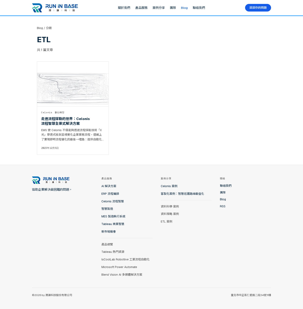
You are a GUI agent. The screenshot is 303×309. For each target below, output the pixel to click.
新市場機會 (108, 231)
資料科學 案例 (170, 206)
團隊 (173, 8)
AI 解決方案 (108, 186)
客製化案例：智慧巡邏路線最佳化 (182, 194)
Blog (184, 8)
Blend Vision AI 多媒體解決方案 (121, 274)
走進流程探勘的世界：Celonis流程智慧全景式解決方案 (65, 121)
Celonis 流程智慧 (112, 201)
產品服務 (141, 8)
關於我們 (124, 8)
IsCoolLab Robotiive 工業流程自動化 (125, 259)
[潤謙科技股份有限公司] (55, 7)
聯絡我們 (199, 8)
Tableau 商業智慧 (112, 224)
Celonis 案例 (169, 186)
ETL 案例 (166, 221)
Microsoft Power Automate (119, 267)
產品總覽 (107, 244)
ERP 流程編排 (110, 194)
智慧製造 (107, 209)
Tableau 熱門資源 (112, 252)
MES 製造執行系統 (113, 216)
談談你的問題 (258, 7)
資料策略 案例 (170, 214)
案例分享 (159, 8)
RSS (222, 206)
